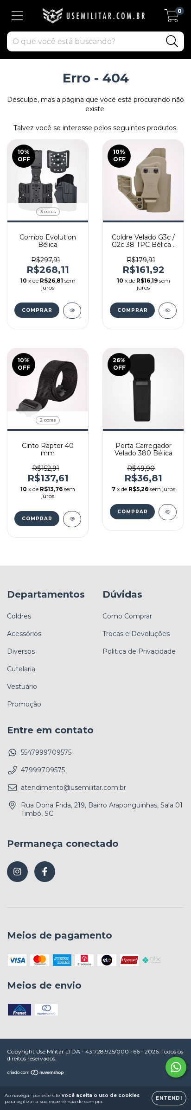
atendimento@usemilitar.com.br (73, 787)
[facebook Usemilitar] (44, 871)
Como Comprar (127, 616)
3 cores (48, 211)
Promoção (24, 704)
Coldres (19, 616)
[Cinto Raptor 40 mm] (72, 519)
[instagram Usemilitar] (17, 871)
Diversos (21, 651)
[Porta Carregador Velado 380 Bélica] (168, 512)
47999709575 (43, 770)
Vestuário (22, 686)
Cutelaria (21, 669)
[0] (171, 18)
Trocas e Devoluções (136, 634)
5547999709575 (46, 752)
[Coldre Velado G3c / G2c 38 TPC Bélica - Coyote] (168, 311)
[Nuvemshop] (36, 1073)
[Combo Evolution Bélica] (72, 311)
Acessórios (24, 634)
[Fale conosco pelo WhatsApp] (176, 1067)
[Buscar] (172, 41)
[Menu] (17, 16)
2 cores (48, 420)
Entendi (169, 1098)
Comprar (37, 310)
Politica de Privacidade (139, 651)
